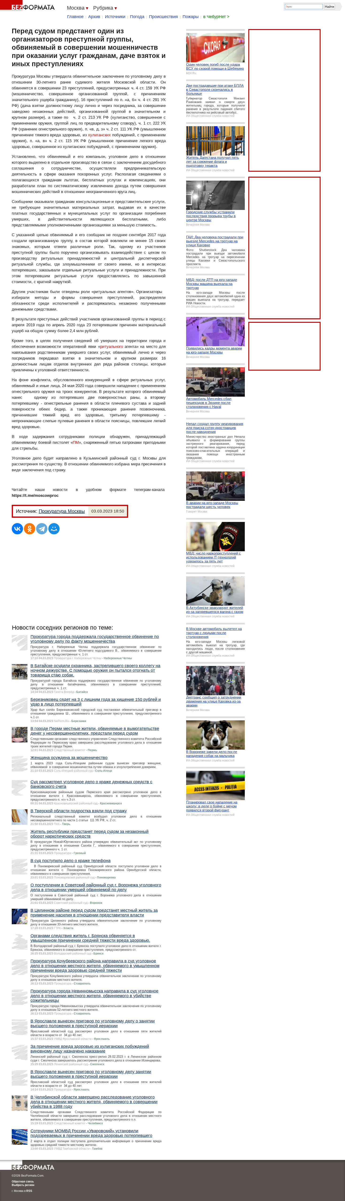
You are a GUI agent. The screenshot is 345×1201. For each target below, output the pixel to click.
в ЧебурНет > (216, 16)
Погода (137, 16)
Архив (94, 16)
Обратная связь (23, 1181)
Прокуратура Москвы (62, 511)
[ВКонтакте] (17, 528)
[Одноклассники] (29, 528)
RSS (29, 1191)
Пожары (191, 16)
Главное (75, 16)
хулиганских (99, 135)
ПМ (76, 442)
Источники (115, 16)
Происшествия (163, 16)
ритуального (111, 346)
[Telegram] (41, 528)
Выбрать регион (23, 1185)
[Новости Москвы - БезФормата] (28, 6)
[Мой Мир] (54, 528)
